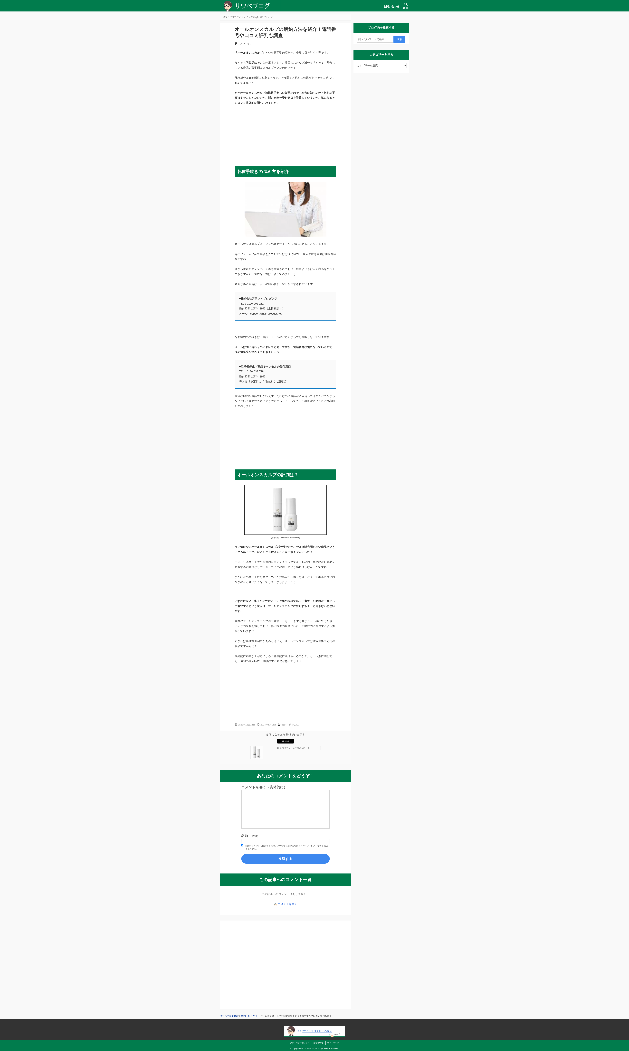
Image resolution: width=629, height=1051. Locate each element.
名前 (250, 836)
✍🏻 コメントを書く (285, 904)
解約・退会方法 (290, 724)
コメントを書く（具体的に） (264, 787)
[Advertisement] (285, 134)
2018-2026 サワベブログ (312, 1048)
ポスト (287, 741)
